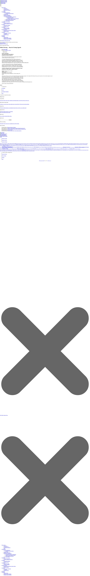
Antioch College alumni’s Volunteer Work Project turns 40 (16, 128)
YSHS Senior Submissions (10, 20)
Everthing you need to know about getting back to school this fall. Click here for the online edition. (14, 104)
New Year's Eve (20, 148)
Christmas (43, 147)
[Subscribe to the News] (2, 2)
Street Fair (5, 148)
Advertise (3, 32)
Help (2, 93)
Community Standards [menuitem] (7, 547)
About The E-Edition (7, 25)
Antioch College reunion (80, 147)
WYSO (84, 144)
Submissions (4, 11)
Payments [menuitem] (3, 571)
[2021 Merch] (4, 134)
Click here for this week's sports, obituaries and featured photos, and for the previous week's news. (14, 100)
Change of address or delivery (8, 23)
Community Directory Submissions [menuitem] (11, 554)
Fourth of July (72, 148)
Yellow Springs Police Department (42, 144)
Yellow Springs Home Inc (79, 144)
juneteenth (1, 147)
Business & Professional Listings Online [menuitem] (10, 566)
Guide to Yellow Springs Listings (10, 19)
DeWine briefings (7, 147)
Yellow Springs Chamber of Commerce (24, 143)
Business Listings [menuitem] (4, 565)
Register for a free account (4, 43)
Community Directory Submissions (11, 16)
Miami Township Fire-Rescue (72, 144)
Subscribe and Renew (7, 22)
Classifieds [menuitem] (5, 569)
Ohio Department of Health (62, 143)
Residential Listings (10, 17)
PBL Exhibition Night (58, 147)
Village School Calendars (7, 38)
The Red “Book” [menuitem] (6, 570)
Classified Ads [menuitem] (6, 551)
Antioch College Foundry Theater (20, 145)
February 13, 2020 (8, 50)
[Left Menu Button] (45, 543)
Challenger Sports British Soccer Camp (50, 147)
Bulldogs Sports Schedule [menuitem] (7, 574)
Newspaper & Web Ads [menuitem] (7, 568)
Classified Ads (6, 14)
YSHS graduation (36, 147)
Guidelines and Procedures (10, 13)
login (3, 42)
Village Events (6, 37)
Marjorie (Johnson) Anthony (11, 127)
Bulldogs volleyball (79, 143)
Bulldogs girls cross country (64, 144)
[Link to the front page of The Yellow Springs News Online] (5, 40)
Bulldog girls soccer (2, 143)
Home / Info (3, 7)
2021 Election (48, 148)
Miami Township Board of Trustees (26, 144)
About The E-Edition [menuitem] (7, 561)
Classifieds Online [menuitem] (6, 563)
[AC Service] (2, 132)
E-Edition (3, 24)
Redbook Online (6, 31)
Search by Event (4, 140)
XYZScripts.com (49, 160)
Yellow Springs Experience (72, 147)
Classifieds (5, 33)
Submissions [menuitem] (4, 549)
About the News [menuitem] (6, 546)
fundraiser (68, 147)
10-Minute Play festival (63, 148)
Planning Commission (50, 144)
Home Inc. (6, 143)
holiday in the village (20, 147)
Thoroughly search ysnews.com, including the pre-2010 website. (9, 123)
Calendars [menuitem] (3, 572)
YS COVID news (10, 150)
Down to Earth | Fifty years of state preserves (14, 130)
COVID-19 (23, 149)
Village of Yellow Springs (47, 143)
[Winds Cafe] (2, 133)
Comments (3, 88)
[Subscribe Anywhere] (3, 0)
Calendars (3, 36)
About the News (6, 9)
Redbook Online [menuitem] (6, 567)
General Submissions (7, 12)
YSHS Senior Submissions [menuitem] (10, 556)
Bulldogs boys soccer (17, 143)
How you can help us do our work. (5, 112)
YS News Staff (5, 49)
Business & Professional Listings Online (10, 30)
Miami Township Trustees (34, 144)
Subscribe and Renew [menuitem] (7, 558)
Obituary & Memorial (7, 15)
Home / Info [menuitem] (3, 545)
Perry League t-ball (11, 145)
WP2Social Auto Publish (41, 160)
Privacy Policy (4, 155)
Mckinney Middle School (43, 145)
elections (64, 147)
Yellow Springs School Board (29, 145)
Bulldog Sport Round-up (56, 144)
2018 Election (26, 147)
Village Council (6, 145)
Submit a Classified (6, 28)
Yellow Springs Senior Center (12, 144)
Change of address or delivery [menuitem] (8, 559)
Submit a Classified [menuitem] (6, 564)
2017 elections (15, 147)
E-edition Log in (6, 26)
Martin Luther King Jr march (30, 147)
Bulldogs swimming (49, 145)
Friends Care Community (85, 143)
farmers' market (61, 147)
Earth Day (35, 148)
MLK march (40, 147)
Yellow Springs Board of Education (71, 143)
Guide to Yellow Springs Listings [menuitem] (10, 555)
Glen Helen (42, 143)
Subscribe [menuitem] (3, 557)
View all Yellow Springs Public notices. (6, 116)
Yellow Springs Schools (10, 143)
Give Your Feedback (7, 21)
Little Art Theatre (38, 143)
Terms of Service (4, 154)
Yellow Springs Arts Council (37, 145)
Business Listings (4, 29)
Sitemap (3, 157)
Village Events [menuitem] (6, 573)
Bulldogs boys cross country (54, 143)
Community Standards (7, 10)
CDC (15, 145)
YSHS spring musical (14, 148)
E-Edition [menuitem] (3, 560)
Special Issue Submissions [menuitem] (7, 553)
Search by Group (4, 138)
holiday (52, 148)
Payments (3, 35)
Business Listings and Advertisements (13, 18)
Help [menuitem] (4, 548)
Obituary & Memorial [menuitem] (7, 552)
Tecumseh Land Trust (32, 143)
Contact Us (5, 8)
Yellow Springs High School (4, 144)
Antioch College (18, 144)
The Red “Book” (6, 34)
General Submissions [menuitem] (7, 550)
